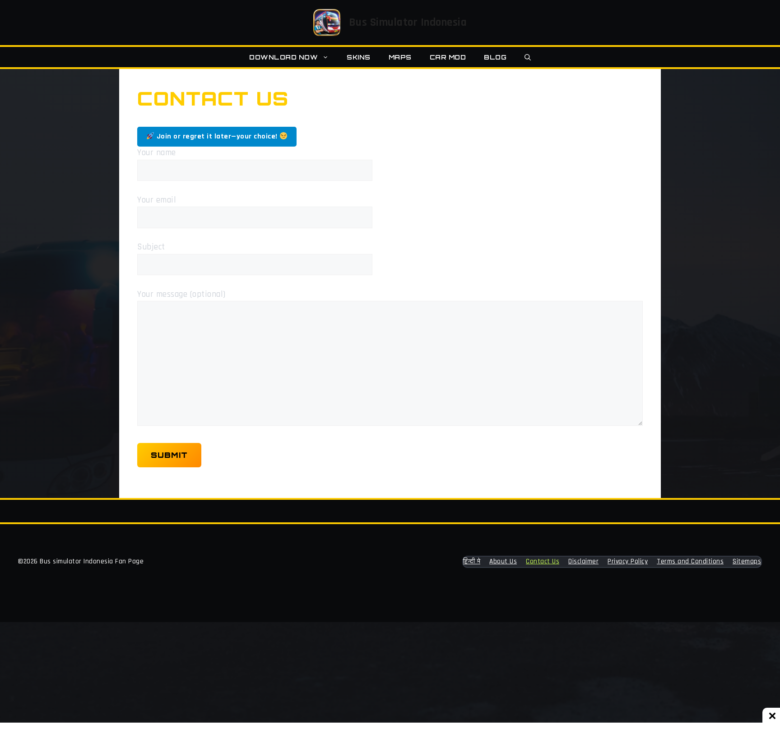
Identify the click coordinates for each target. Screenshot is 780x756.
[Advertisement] (271, 689)
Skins (359, 57)
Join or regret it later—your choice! (216, 136)
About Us (503, 561)
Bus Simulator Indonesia (408, 22)
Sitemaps (747, 561)
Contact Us (542, 561)
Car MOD (448, 57)
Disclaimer (583, 561)
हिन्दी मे (471, 561)
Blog (495, 57)
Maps (400, 57)
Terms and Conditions (690, 561)
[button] (527, 57)
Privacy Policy (628, 561)
